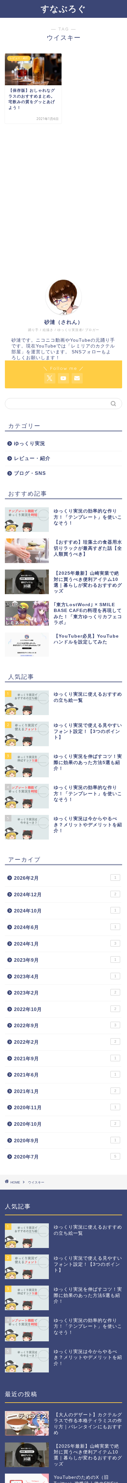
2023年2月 (65, 992)
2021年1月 (65, 1091)
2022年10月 (65, 1009)
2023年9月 (65, 960)
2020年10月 (65, 1124)
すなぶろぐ (63, 8)
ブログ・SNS (30, 473)
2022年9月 (65, 1025)
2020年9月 (65, 1140)
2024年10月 (65, 910)
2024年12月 (65, 894)
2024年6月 (65, 927)
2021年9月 (65, 1058)
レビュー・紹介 (32, 458)
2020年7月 (65, 1156)
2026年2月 (65, 878)
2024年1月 (65, 944)
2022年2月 (65, 1042)
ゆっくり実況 (29, 443)
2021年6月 (65, 1074)
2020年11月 (65, 1107)
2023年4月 (65, 976)
